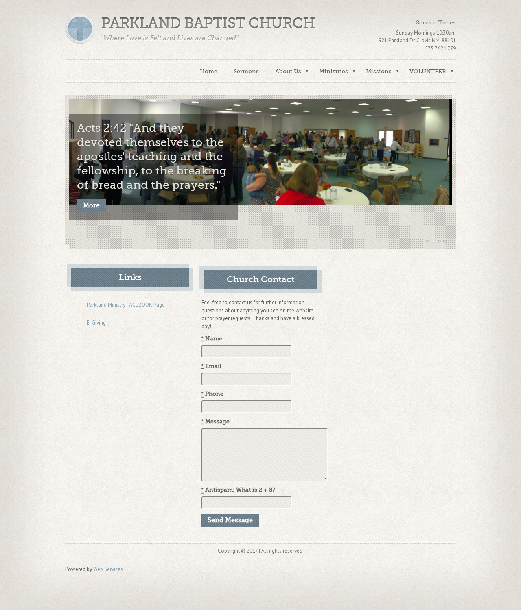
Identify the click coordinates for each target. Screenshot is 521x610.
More (91, 205)
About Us (288, 71)
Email (211, 366)
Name (211, 338)
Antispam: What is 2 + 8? (238, 489)
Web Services (108, 569)
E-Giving (96, 322)
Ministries (333, 71)
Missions (379, 71)
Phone (212, 393)
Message (215, 421)
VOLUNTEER (427, 71)
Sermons (246, 71)
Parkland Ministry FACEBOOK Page (126, 304)
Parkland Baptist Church (208, 23)
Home (208, 71)
